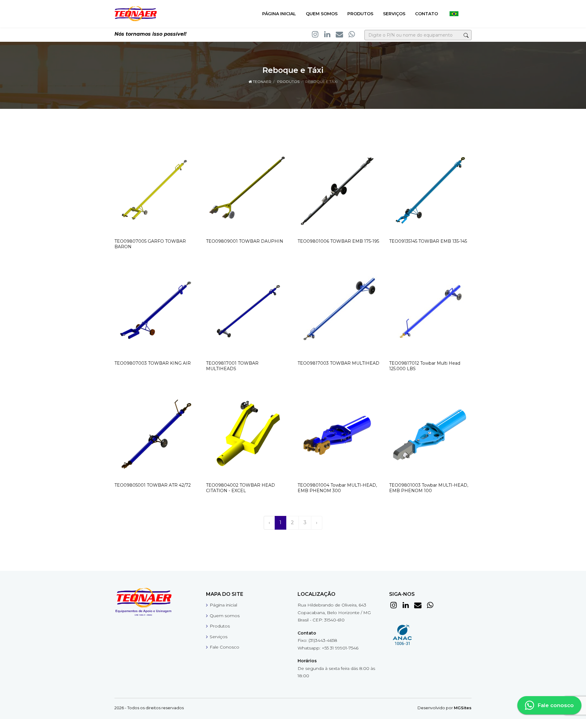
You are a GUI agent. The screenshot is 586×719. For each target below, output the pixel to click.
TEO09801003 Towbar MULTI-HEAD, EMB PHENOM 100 (428, 487)
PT (454, 13)
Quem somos (322, 13)
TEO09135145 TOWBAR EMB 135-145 (428, 241)
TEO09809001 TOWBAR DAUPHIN (244, 241)
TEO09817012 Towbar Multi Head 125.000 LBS (424, 365)
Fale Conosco (224, 647)
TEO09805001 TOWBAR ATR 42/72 (152, 485)
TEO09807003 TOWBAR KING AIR (152, 363)
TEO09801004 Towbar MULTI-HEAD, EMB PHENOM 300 (337, 487)
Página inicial (279, 13)
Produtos (360, 13)
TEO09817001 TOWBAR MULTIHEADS (232, 365)
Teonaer (261, 81)
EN (467, 13)
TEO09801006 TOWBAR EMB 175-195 (338, 241)
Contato (426, 13)
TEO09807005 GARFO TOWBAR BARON (150, 243)
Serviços (394, 13)
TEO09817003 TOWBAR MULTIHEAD (338, 363)
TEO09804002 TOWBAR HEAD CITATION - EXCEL (240, 487)
